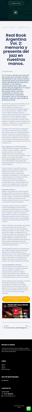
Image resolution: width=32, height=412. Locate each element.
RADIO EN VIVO (16, 3)
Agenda (3, 364)
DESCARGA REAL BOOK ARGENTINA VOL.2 (16, 299)
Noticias (3, 367)
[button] (15, 12)
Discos (3, 366)
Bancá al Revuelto (6, 369)
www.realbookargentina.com (11, 159)
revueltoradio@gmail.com (9, 396)
